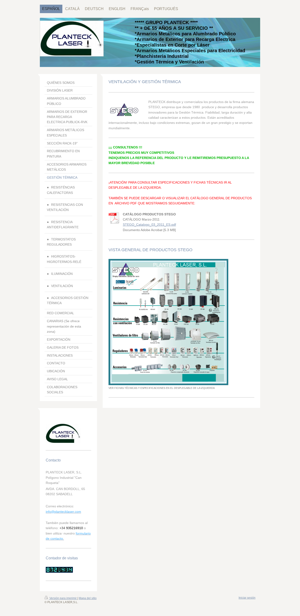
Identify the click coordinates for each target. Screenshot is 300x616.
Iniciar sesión (247, 597)
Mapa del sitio (88, 598)
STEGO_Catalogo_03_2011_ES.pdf (149, 224)
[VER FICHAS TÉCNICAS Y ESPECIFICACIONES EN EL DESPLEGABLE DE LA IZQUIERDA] (168, 322)
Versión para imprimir (63, 598)
